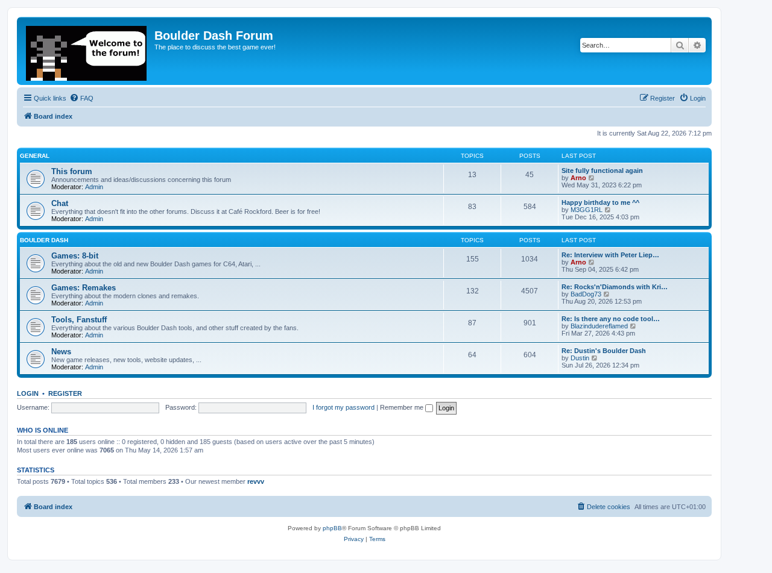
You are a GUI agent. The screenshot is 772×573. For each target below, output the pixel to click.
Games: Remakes (83, 287)
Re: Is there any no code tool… (611, 318)
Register (65, 393)
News (61, 351)
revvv (255, 481)
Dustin (580, 358)
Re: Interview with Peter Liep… (610, 254)
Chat (59, 203)
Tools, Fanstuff (79, 319)
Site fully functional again (602, 170)
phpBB (332, 528)
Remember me (402, 407)
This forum (71, 171)
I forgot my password (343, 407)
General (34, 155)
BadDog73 (586, 294)
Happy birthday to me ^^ (600, 202)
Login (28, 393)
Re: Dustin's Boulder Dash (604, 350)
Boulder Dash (44, 240)
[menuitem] (81, 98)
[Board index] (87, 51)
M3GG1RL (587, 209)
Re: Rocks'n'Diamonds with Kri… (615, 286)
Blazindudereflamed (599, 326)
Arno (578, 177)
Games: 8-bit (74, 255)
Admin (94, 186)
